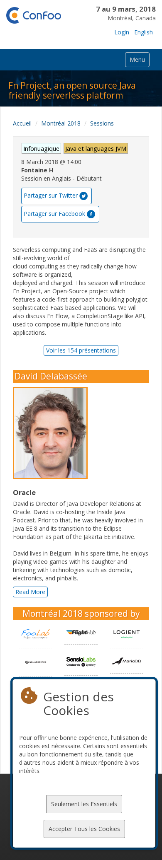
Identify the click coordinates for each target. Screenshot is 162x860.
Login (121, 32)
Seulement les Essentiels (84, 804)
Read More (30, 592)
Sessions (102, 123)
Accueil (22, 123)
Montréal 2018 (61, 123)
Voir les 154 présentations (81, 350)
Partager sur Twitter (51, 195)
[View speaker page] (52, 433)
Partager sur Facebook (54, 213)
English (143, 32)
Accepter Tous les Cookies (84, 829)
